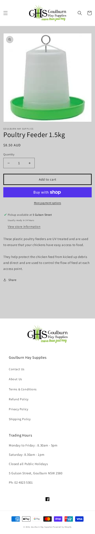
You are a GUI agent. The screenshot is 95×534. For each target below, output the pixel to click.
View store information (24, 227)
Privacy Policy (18, 409)
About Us (15, 379)
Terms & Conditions (23, 389)
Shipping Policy (20, 419)
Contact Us (17, 369)
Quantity (8, 154)
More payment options (47, 202)
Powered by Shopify (62, 527)
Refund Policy (18, 399)
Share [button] (12, 280)
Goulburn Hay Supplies (41, 527)
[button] (5, 13)
